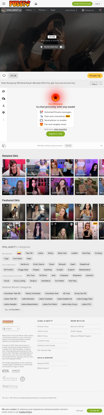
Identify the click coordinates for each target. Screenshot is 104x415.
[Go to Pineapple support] (23, 379)
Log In (97, 4)
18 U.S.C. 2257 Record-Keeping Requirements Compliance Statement (29, 398)
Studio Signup (76, 331)
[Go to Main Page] (20, 3)
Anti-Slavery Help (44, 350)
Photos (43, 10)
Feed (53, 10)
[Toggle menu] (4, 3)
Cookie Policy (25, 412)
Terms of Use (42, 331)
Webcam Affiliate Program (81, 336)
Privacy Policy (42, 327)
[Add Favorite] (4, 75)
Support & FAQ (43, 363)
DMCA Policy (42, 336)
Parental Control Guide (46, 346)
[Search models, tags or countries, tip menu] (100, 10)
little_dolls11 (8, 246)
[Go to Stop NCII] (10, 386)
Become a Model (77, 327)
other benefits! (60, 129)
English (9, 329)
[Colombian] (19, 253)
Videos (30, 10)
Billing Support (43, 368)
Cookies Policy (43, 341)
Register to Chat (55, 134)
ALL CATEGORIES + (13, 310)
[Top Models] (36, 3)
